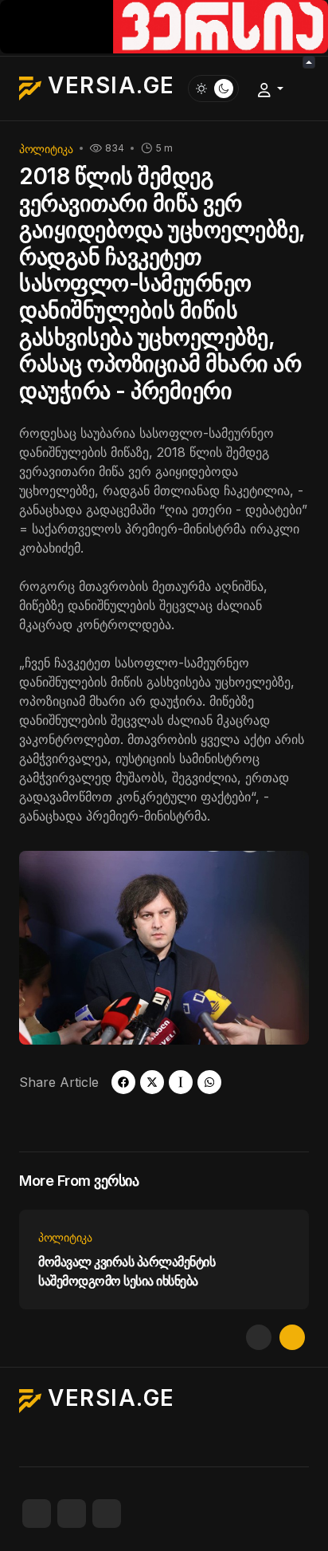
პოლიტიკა (46, 148)
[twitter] (152, 1082)
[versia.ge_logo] (164, 25)
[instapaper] (181, 1082)
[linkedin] (106, 1513)
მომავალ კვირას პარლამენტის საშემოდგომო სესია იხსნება (127, 1271)
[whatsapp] (209, 1082)
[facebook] (123, 1082)
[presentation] (258, 1337)
